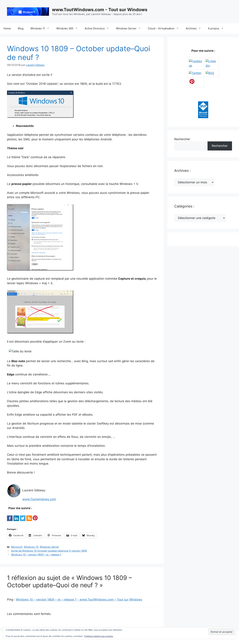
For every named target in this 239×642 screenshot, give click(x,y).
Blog (20, 28)
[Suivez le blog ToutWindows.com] (210, 73)
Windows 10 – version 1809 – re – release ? (36, 554)
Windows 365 (64, 28)
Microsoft (16, 546)
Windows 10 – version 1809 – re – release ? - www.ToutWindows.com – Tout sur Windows (79, 599)
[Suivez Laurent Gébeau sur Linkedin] (211, 65)
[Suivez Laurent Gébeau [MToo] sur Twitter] (195, 73)
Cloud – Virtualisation (161, 28)
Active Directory (95, 28)
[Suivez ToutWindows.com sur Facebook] (196, 65)
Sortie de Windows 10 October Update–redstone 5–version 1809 (49, 550)
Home (7, 28)
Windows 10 (31, 546)
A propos (213, 28)
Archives (191, 28)
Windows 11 (37, 28)
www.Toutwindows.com (39, 499)
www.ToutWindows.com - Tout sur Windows (99, 9)
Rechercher (182, 139)
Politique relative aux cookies (98, 636)
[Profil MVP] (203, 117)
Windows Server (126, 28)
